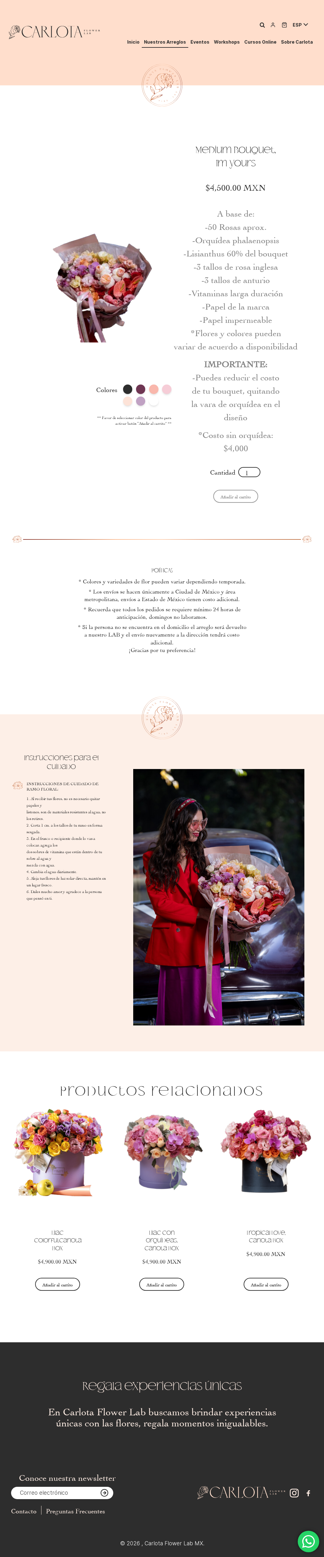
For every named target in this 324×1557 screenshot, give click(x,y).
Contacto (24, 1510)
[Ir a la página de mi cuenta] (273, 25)
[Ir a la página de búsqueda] (262, 25)
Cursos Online (260, 42)
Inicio (133, 42)
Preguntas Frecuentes (75, 1510)
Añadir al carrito (57, 1284)
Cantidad (222, 471)
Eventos (199, 42)
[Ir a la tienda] (284, 25)
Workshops (227, 42)
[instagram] (294, 1493)
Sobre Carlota (297, 42)
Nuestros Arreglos (165, 42)
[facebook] (308, 1493)
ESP (297, 25)
